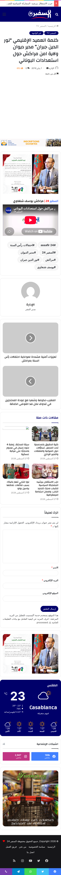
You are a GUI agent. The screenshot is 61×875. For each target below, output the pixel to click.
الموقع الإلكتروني (50, 593)
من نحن (22, 846)
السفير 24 (48, 252)
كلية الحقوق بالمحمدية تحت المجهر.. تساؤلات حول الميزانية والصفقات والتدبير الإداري (46, 449)
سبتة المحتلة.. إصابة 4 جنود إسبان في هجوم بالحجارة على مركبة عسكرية (17, 449)
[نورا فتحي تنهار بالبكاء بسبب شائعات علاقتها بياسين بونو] (16, 471)
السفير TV (41, 26)
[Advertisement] (30, 107)
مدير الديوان (27, 252)
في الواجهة (36, 33)
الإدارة (51, 68)
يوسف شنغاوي (45, 267)
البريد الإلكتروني (50, 580)
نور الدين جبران (28, 259)
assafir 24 (47, 245)
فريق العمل (11, 846)
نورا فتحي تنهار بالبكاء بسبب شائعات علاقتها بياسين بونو (17, 485)
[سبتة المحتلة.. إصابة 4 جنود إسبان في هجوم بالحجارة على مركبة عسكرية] (16, 433)
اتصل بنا (30, 852)
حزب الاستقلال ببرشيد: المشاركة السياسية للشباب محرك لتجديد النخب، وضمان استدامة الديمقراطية (46, 488)
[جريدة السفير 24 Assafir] (40, 14)
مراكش (49, 259)
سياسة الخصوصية (37, 846)
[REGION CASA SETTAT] (30, 173)
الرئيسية (52, 26)
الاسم (54, 567)
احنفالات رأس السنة (21, 245)
